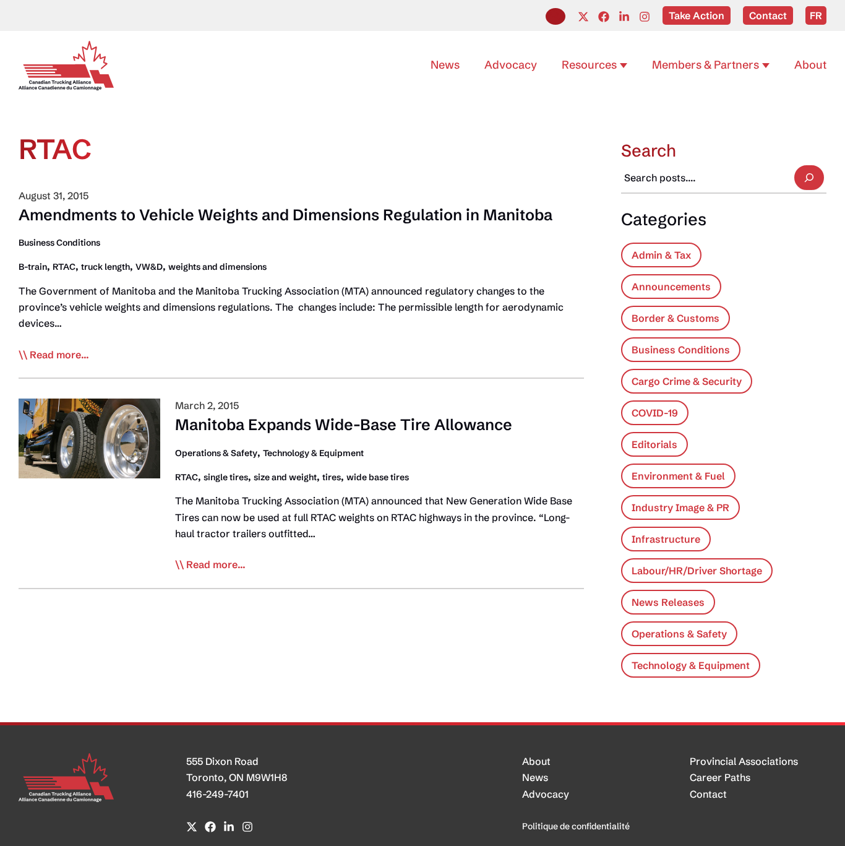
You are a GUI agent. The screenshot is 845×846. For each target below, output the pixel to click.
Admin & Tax (661, 255)
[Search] (809, 177)
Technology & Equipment (313, 453)
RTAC (64, 266)
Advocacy (545, 794)
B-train (33, 266)
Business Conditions (59, 242)
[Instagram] (644, 16)
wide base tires (377, 477)
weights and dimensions (217, 266)
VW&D (149, 266)
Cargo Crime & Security (687, 381)
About (536, 761)
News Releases (668, 602)
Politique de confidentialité (576, 826)
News (535, 777)
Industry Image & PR (680, 507)
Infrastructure (666, 539)
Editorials (654, 444)
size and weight (285, 477)
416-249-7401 (217, 794)
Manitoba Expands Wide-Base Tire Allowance (343, 424)
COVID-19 (655, 413)
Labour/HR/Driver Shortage (697, 570)
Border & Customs (675, 318)
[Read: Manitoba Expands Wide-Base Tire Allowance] (89, 437)
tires (331, 477)
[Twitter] (583, 16)
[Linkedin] (624, 16)
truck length (105, 266)
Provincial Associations (744, 761)
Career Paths (720, 777)
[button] (555, 16)
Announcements (671, 286)
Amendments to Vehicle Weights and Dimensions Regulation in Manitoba (285, 214)
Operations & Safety (216, 453)
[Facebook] (603, 16)
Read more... (59, 355)
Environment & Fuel (678, 476)
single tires (226, 477)
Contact (708, 794)
